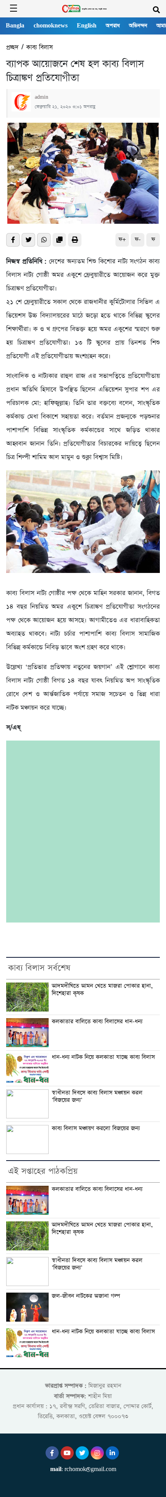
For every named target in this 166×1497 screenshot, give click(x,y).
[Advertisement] (83, 831)
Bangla (15, 25)
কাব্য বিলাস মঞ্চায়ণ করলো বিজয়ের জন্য (96, 1128)
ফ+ (122, 239)
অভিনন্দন (138, 25)
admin (41, 97)
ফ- (138, 239)
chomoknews (51, 25)
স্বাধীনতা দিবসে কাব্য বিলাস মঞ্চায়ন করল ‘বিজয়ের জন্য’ (97, 1096)
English (87, 25)
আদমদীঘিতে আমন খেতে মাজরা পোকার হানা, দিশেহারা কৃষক (102, 989)
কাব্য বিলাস (39, 47)
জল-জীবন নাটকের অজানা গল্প (86, 1296)
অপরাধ (113, 25)
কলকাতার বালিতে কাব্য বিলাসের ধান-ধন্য (97, 1021)
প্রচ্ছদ (12, 47)
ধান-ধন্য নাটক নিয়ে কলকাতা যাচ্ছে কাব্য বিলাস (103, 1057)
